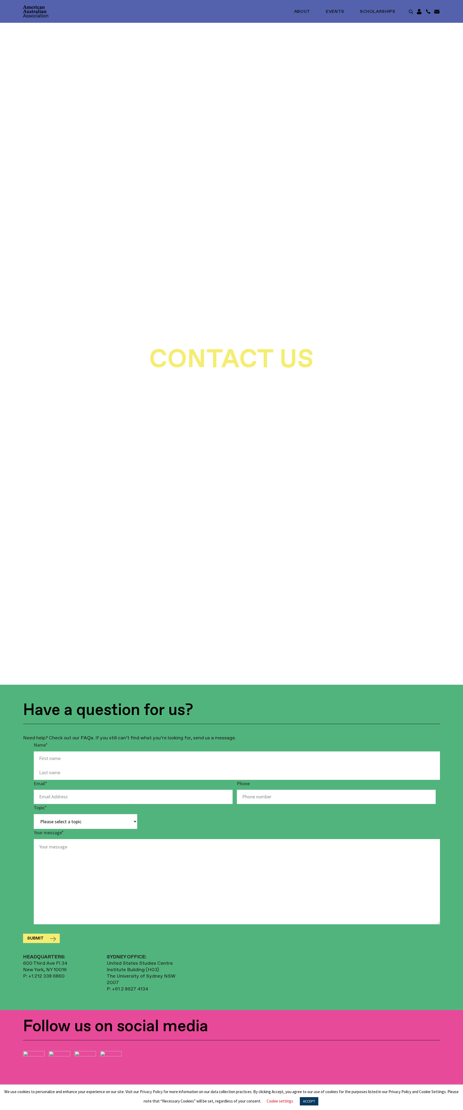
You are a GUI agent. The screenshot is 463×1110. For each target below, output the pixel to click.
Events (335, 12)
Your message (49, 832)
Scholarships (377, 12)
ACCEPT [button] (309, 1101)
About (302, 12)
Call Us (428, 11)
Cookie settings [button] (280, 1101)
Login (419, 11)
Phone (243, 783)
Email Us (437, 11)
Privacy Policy (151, 1091)
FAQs (87, 738)
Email (40, 783)
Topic (40, 807)
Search (411, 12)
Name (41, 745)
